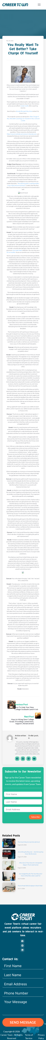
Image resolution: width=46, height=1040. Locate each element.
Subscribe (35, 817)
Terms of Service (29, 1037)
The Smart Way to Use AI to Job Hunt (29, 842)
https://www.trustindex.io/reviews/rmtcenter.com (22, 134)
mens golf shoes (17, 250)
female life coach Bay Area (24, 111)
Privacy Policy (41, 1037)
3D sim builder (10, 252)
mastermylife (24, 106)
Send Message (23, 1022)
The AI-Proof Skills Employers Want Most (30, 886)
